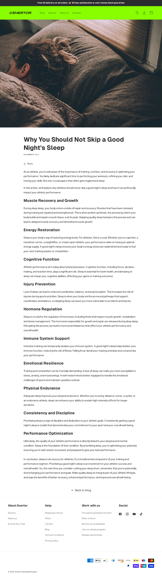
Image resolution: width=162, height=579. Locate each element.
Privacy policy (51, 540)
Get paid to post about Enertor (97, 512)
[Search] (137, 12)
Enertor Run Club (16, 523)
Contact (49, 523)
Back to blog (83, 490)
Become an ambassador (93, 523)
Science (12, 512)
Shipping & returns (54, 512)
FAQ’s (48, 518)
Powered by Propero (29, 572)
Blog (47, 529)
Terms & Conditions (54, 535)
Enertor (18, 572)
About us (12, 518)
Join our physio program (94, 529)
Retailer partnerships (92, 535)
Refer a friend (88, 518)
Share (30, 163)
